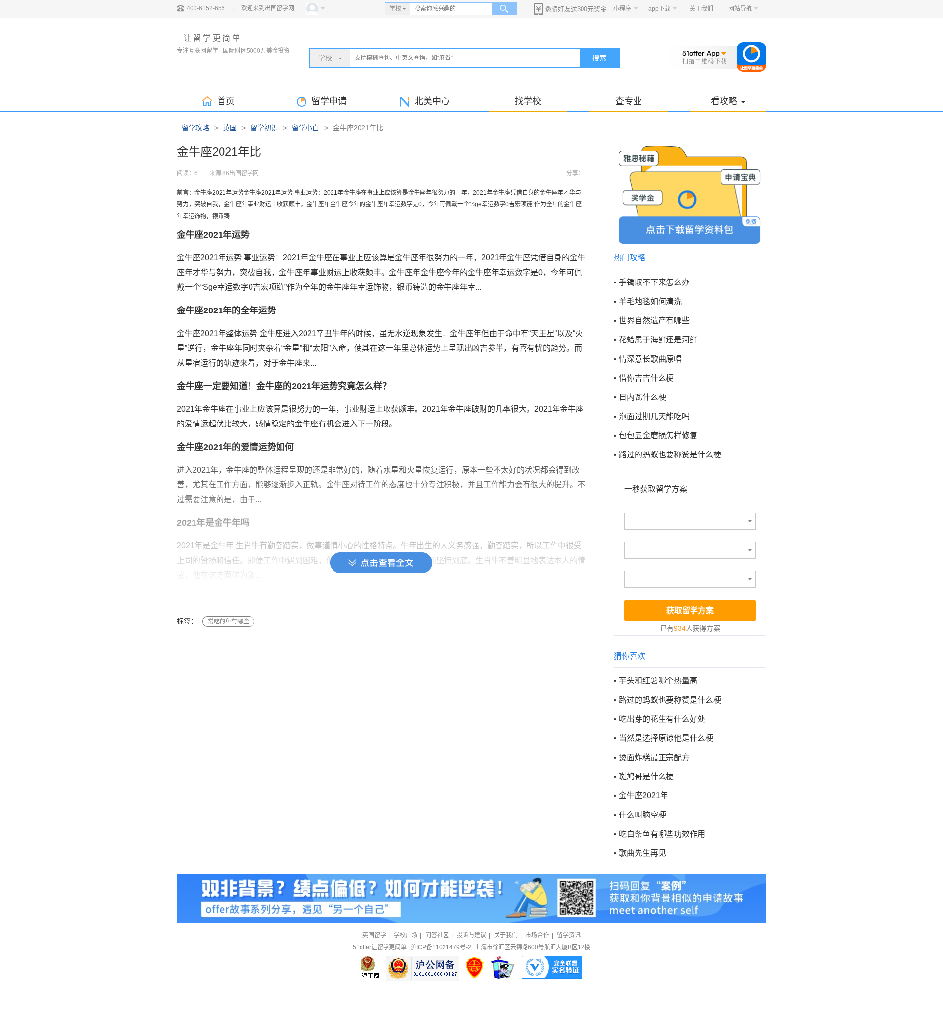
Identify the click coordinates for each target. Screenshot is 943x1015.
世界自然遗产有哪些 (654, 320)
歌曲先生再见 (642, 853)
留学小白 (305, 128)
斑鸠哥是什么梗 (646, 776)
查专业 (628, 101)
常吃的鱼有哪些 (228, 621)
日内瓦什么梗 (642, 397)
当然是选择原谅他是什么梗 (666, 738)
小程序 (622, 8)
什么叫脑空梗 (642, 815)
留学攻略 (195, 128)
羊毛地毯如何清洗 (650, 301)
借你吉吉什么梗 (646, 378)
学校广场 (405, 935)
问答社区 (437, 935)
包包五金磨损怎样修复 (658, 435)
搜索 (599, 58)
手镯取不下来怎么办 (654, 282)
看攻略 (724, 101)
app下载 (659, 8)
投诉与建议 (471, 935)
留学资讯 (569, 935)
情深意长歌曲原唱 (650, 359)
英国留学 (374, 935)
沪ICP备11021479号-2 (441, 947)
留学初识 (264, 128)
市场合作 (537, 935)
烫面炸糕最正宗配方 (654, 757)
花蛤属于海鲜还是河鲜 (658, 340)
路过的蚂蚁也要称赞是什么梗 (670, 455)
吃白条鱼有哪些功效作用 (662, 834)
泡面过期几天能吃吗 (654, 416)
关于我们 (701, 8)
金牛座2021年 (643, 795)
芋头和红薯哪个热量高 (658, 681)
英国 (230, 128)
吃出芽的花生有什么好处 (662, 719)
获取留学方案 (690, 610)
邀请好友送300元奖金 (576, 9)
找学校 (528, 101)
